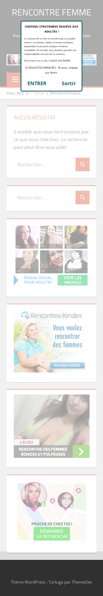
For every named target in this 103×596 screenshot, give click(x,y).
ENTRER (36, 83)
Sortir (69, 83)
